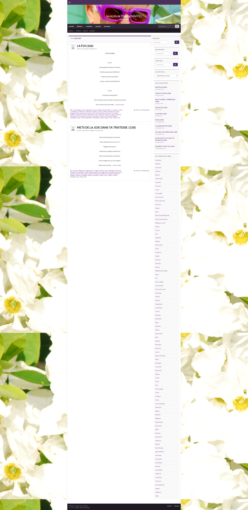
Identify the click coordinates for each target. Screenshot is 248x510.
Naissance (97, 174)
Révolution (158, 437)
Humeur (157, 300)
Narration (158, 348)
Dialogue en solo (160, 223)
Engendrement (75, 113)
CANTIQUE (159, 178)
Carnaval (158, 182)
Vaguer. (157, 488)
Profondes (108, 116)
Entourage (101, 172)
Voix (119, 118)
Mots (156, 337)
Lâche (120, 172)
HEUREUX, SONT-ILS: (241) (165, 146)
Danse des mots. (160, 201)
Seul (83, 118)
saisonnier (158, 455)
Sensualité (158, 459)
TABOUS (158, 474)
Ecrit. (156, 234)
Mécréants (91, 114)
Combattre (73, 111)
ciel (106, 170)
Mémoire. (158, 326)
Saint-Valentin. (159, 451)
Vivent (115, 118)
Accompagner (77, 110)
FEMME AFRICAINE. (161, 271)
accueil (71, 26)
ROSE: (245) (159, 120)
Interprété (79, 114)
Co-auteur (114, 110)
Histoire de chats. (160, 289)
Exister (108, 113)
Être (94, 113)
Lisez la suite (120, 104)
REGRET (158, 415)
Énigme (157, 241)
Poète (157, 392)
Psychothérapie (99, 130)
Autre (91, 170)
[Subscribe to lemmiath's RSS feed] (70, 2)
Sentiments (158, 462)
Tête (105, 175)
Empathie (158, 237)
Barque (100, 110)
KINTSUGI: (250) (161, 87)
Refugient (73, 118)
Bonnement (107, 110)
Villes (157, 496)
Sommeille (96, 118)
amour (84, 110)
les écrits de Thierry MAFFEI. (124, 16)
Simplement (88, 118)
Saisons (90, 175)
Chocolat (158, 186)
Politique (158, 396)
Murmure (102, 114)
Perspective (74, 116)
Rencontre (158, 426)
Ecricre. (157, 230)
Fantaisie (158, 260)
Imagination (158, 304)
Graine (116, 113)
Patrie (157, 381)
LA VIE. (157, 311)
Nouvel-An (158, 370)
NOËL (157, 359)
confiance (81, 111)
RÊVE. (157, 429)
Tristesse (158, 481)
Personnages (159, 389)
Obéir (107, 114)
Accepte (75, 170)
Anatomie (158, 167)
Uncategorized (159, 485)
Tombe (110, 175)
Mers (96, 114)
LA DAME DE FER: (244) (163, 126)
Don (114, 111)
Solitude (157, 466)
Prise (106, 174)
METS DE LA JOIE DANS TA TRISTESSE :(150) (106, 127)
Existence (103, 113)
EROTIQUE (158, 245)
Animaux (158, 171)
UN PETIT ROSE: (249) (163, 93)
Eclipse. (157, 226)
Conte (157, 189)
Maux (157, 322)
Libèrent (91, 174)
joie (117, 172)
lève (82, 174)
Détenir (110, 111)
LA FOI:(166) (85, 45)
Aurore (95, 110)
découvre (158, 204)
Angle (87, 170)
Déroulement (80, 172)
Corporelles (158, 193)
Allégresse (81, 170)
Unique (101, 118)
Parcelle (111, 114)
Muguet (157, 341)
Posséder (89, 116)
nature (157, 352)
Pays (156, 385)
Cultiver (104, 111)
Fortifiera (112, 172)
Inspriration (158, 308)
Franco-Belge (159, 282)
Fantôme (158, 263)
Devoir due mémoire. (161, 219)
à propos (107, 26)
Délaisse (73, 172)
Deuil (86, 172)
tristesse (73, 177)
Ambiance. (158, 160)
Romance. (158, 440)
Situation (96, 175)
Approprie (89, 110)
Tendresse (158, 477)
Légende (158, 315)
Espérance (83, 113)
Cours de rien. (159, 197)
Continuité (87, 111)
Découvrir (118, 170)
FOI (96, 49)
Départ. (157, 208)
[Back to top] (243, 505)
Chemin (101, 170)
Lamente (73, 174)
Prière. (157, 400)
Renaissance (159, 422)
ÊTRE (157, 249)
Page (102, 174)
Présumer (95, 116)
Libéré (86, 174)
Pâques (157, 374)
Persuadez (81, 116)
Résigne (84, 175)
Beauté (157, 175)
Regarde (116, 174)
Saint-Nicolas (159, 448)
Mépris (157, 330)
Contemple (110, 170)
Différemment (93, 172)
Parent (157, 378)
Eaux (117, 111)
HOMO (157, 296)
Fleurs (157, 274)
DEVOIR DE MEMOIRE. (162, 215)
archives (89, 26)
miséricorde (158, 333)
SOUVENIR (158, 470)
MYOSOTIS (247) (161, 107)
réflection (158, 407)
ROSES (157, 444)
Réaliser (114, 116)
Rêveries (158, 433)
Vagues (106, 118)
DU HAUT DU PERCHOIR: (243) (166, 132)
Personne (118, 114)
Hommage (158, 293)
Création (94, 111)
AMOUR (157, 164)
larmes (78, 174)
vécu (78, 177)
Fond (107, 172)
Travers (114, 175)
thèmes (79, 26)
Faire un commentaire (142, 110)
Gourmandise (159, 285)
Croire (100, 111)
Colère (120, 110)
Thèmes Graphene (85, 507)
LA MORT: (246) (161, 114)
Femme (157, 267)
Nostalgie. (158, 363)
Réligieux (158, 418)
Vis (85, 177)
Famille (157, 256)
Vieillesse (158, 492)
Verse (82, 177)
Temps (101, 175)
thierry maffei (82, 49)
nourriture (158, 367)
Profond (101, 116)
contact (98, 26)
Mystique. (158, 344)
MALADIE (158, 319)
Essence (89, 113)
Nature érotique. (160, 356)
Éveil (97, 113)
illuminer (72, 114)
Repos (79, 118)
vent (110, 118)
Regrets (72, 175)
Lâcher (85, 114)
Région (157, 411)
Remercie (79, 175)
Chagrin (96, 170)
